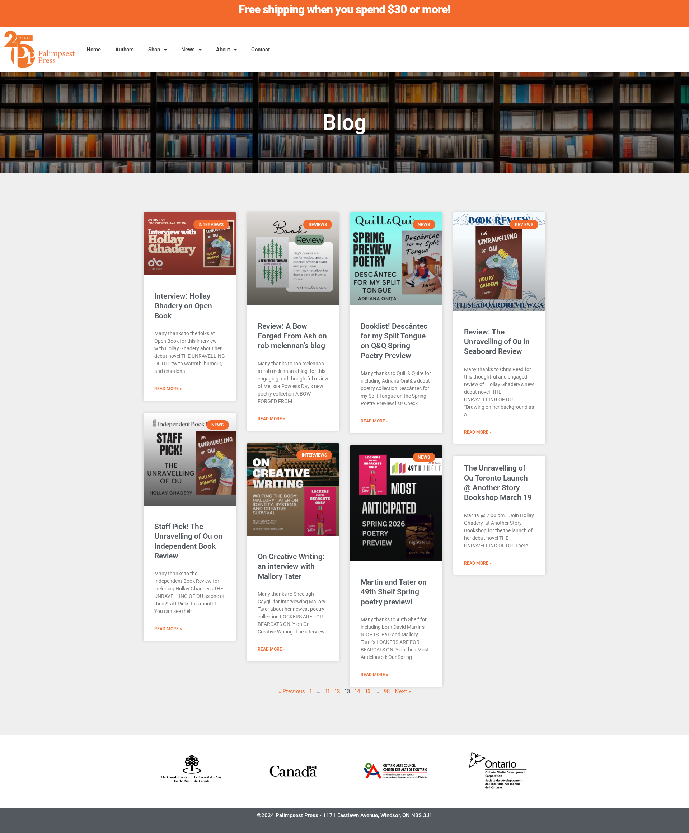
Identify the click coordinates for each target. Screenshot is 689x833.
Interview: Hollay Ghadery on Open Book (183, 306)
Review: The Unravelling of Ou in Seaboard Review (497, 342)
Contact (260, 49)
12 (337, 690)
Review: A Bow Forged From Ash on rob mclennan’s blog (292, 336)
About (223, 49)
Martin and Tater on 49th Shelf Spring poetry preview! (394, 592)
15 (367, 690)
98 (387, 690)
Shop (154, 49)
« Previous (291, 690)
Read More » (168, 388)
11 (327, 690)
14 (357, 690)
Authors (124, 49)
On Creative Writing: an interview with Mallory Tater (291, 566)
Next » (403, 690)
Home (93, 49)
